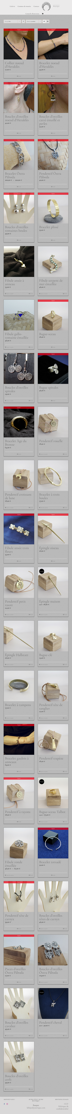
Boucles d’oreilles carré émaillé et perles (50, 120)
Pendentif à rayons (17, 812)
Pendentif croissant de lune (18, 496)
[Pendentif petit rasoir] (19, 582)
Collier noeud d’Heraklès (14, 65)
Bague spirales (48, 387)
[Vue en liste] (47, 21)
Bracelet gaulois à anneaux (17, 760)
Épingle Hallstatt (16, 655)
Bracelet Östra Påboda (15, 175)
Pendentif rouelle (51, 441)
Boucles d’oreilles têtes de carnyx (50, 917)
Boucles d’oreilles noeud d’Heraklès (17, 118)
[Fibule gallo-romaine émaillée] (19, 315)
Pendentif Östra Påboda (50, 175)
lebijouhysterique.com (36, 1107)
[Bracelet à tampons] (19, 685)
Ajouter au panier (9, 293)
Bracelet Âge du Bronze (16, 443)
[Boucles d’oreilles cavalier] (19, 1003)
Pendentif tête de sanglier (51, 706)
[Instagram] (7, 1104)
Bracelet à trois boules (49, 496)
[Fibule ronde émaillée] (19, 843)
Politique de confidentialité (62, 1107)
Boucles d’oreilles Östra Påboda (50, 971)
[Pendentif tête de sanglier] (53, 685)
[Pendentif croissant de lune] (19, 475)
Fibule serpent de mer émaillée (51, 282)
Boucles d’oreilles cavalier (16, 1024)
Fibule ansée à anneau (14, 282)
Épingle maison (49, 601)
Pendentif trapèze (51, 758)
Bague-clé (45, 655)
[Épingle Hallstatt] (19, 636)
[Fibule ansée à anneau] (19, 261)
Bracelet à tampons (18, 705)
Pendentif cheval (50, 1022)
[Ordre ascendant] (23, 21)
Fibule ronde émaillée (13, 864)
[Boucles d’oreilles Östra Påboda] (53, 950)
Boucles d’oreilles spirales (16, 389)
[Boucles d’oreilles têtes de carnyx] (53, 896)
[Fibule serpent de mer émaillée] (53, 261)
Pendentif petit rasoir (15, 603)
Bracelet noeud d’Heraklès (49, 65)
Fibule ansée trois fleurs (17, 550)
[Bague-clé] (53, 636)
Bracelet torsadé (50, 862)
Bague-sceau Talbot (52, 812)
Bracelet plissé (48, 227)
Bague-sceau (47, 334)
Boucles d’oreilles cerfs (16, 1078)
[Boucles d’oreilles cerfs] (19, 1057)
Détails (19, 76)
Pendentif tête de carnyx (16, 917)
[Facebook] (4, 1104)
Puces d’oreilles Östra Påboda (15, 971)
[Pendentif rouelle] (53, 422)
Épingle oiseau (49, 548)
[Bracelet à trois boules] (53, 475)
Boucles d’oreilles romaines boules (16, 229)
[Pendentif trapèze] (53, 739)
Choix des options (44, 507)
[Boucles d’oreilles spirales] (19, 368)
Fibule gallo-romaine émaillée (16, 336)
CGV (66, 1104)
